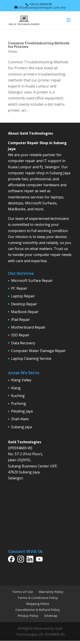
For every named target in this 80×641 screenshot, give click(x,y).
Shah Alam (20, 418)
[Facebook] (11, 560)
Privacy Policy (28, 616)
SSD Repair (20, 335)
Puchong (18, 403)
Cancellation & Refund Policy (37, 610)
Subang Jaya (21, 426)
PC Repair (19, 288)
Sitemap (50, 616)
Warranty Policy (51, 592)
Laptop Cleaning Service (31, 358)
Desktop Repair (24, 304)
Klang (16, 387)
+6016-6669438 (40, 4)
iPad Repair (20, 319)
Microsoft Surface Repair (32, 280)
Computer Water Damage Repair (38, 350)
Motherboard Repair (28, 327)
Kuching (18, 395)
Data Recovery (23, 343)
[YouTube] (39, 560)
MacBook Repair (25, 311)
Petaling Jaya (22, 411)
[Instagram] (20, 560)
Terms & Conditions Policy (37, 598)
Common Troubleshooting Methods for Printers (38, 45)
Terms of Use (22, 592)
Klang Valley (21, 380)
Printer (13, 51)
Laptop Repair (23, 296)
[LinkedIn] (30, 560)
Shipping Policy (37, 604)
